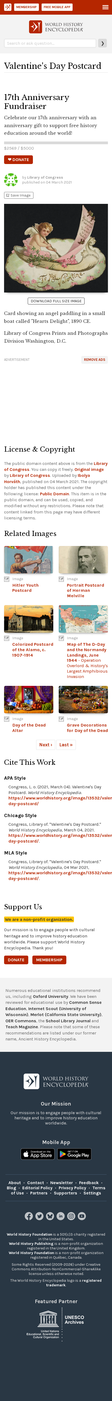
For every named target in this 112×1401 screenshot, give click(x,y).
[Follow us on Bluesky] (50, 1218)
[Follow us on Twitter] (40, 1218)
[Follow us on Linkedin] (61, 1218)
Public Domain (54, 493)
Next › (45, 744)
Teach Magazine (21, 1026)
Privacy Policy (72, 1187)
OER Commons (20, 1020)
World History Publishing (31, 1243)
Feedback (89, 1182)
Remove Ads (94, 360)
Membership (26, 7)
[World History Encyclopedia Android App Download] (74, 1154)
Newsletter (61, 1182)
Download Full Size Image (56, 301)
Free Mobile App (57, 7)
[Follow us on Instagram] (72, 1218)
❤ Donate (18, 159)
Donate (16, 959)
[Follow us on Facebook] (29, 1218)
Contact (35, 1182)
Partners (39, 1193)
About (14, 1182)
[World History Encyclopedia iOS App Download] (38, 1154)
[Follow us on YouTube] (82, 1218)
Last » (66, 744)
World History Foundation (29, 1234)
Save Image (17, 195)
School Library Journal (68, 1020)
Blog (11, 1187)
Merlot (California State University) (65, 1014)
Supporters (65, 1193)
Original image (89, 469)
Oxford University (50, 996)
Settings (92, 1193)
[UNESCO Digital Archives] (56, 1324)
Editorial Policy (37, 1187)
